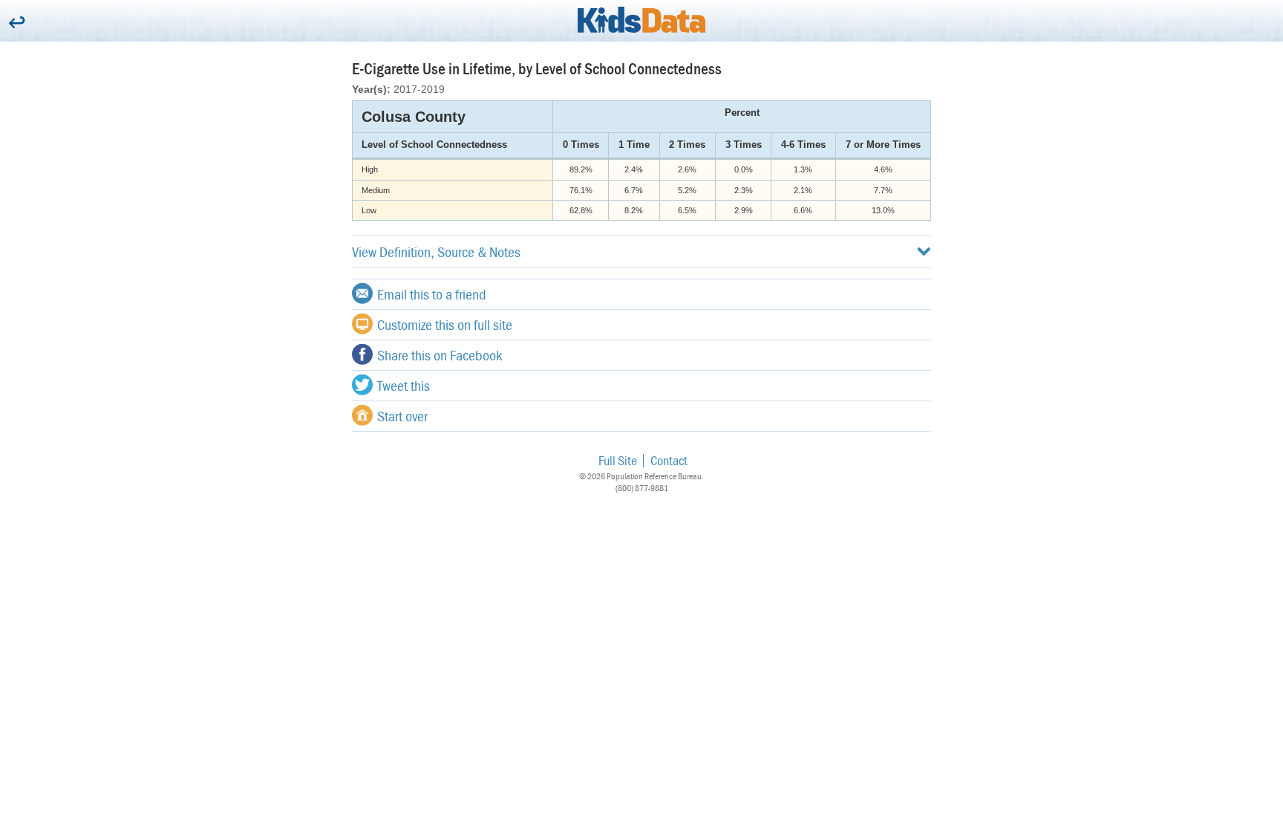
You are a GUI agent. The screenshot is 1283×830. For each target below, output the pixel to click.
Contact (669, 460)
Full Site (617, 460)
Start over (402, 415)
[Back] (17, 23)
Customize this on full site (444, 324)
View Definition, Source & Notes (436, 251)
